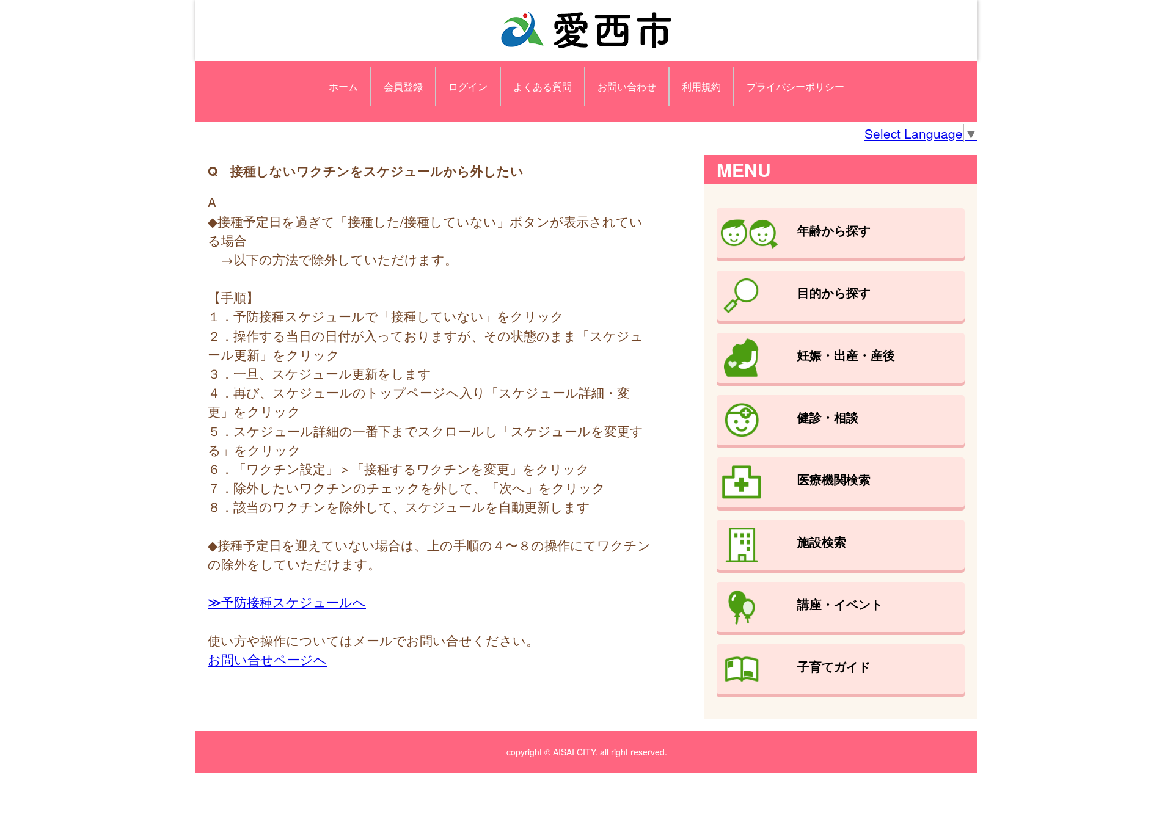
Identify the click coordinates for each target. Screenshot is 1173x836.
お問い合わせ (626, 86)
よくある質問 (542, 86)
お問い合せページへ (267, 659)
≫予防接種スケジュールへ (287, 601)
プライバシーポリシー (795, 86)
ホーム (343, 86)
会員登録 (403, 86)
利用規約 (701, 86)
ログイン (468, 86)
